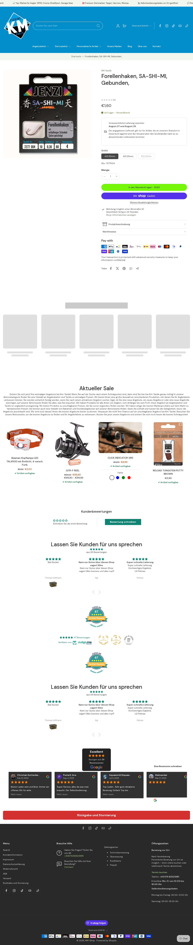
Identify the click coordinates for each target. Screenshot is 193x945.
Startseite (76, 56)
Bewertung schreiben (123, 521)
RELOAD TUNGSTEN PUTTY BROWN (168, 472)
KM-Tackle (106, 70)
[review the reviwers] (45, 776)
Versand (7, 878)
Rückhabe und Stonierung (15, 883)
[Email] (180, 25)
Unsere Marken (114, 46)
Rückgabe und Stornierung (96, 815)
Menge (105, 169)
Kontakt (157, 46)
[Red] (129, 478)
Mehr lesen (13, 794)
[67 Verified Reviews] (96, 628)
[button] (144, 187)
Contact (68, 867)
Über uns (142, 46)
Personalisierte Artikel (87, 46)
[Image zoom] (47, 113)
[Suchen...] (98, 26)
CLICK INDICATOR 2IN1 (120, 457)
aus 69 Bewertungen (96, 552)
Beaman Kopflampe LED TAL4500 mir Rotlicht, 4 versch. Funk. (24, 461)
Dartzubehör (61, 46)
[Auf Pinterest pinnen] (124, 268)
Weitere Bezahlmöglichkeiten (144, 202)
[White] (112, 478)
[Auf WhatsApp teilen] (130, 268)
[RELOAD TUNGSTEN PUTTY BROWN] (168, 444)
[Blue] (117, 478)
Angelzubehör (39, 46)
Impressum (8, 859)
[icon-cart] (124, 25)
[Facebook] (160, 25)
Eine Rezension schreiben (168, 766)
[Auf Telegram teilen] (137, 268)
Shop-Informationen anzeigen (121, 214)
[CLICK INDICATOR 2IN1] (120, 437)
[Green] (123, 478)
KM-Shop (90, 940)
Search (6, 850)
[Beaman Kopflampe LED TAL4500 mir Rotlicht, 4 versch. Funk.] (25, 437)
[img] (96, 549)
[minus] (104, 176)
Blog (130, 46)
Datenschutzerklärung (14, 864)
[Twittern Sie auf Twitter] (117, 268)
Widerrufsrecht (10, 868)
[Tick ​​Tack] (173, 25)
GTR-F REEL (72, 470)
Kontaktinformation (12, 854)
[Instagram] (166, 25)
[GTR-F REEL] (72, 444)
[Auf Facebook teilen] (111, 268)
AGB (5, 873)
